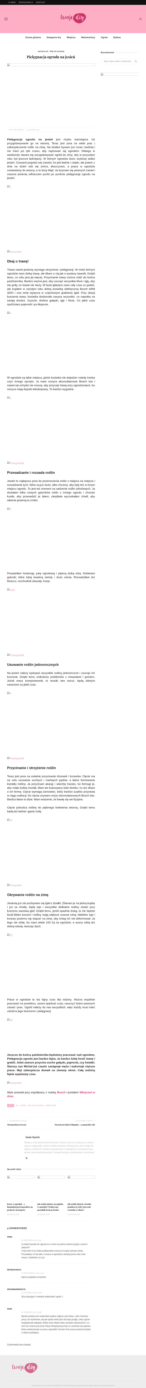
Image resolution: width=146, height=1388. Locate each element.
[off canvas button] (6, 19)
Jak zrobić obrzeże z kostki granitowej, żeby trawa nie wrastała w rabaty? (79, 1207)
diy (17, 1105)
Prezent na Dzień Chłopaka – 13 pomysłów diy (75, 1124)
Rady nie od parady (57, 51)
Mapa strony (94, 1385)
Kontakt (40, 2)
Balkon (117, 37)
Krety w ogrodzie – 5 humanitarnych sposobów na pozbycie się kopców (20, 1207)
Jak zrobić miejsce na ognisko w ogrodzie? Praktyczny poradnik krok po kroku (50, 1207)
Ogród (104, 37)
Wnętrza (71, 37)
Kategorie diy (54, 37)
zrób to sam (50, 1105)
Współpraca (26, 2)
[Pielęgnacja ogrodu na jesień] (51, 92)
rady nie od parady (36, 1105)
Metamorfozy (88, 37)
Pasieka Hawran (107, 1385)
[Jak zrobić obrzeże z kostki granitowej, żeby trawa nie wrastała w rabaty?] (81, 1188)
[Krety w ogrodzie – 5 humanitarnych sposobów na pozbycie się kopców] (21, 1188)
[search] (140, 19)
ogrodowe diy (43, 51)
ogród (23, 1105)
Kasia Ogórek (19, 130)
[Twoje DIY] (24, 1368)
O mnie (12, 2)
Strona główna (33, 37)
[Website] (26, 1158)
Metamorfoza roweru (16, 1124)
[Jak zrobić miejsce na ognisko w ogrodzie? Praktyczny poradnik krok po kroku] (51, 1188)
